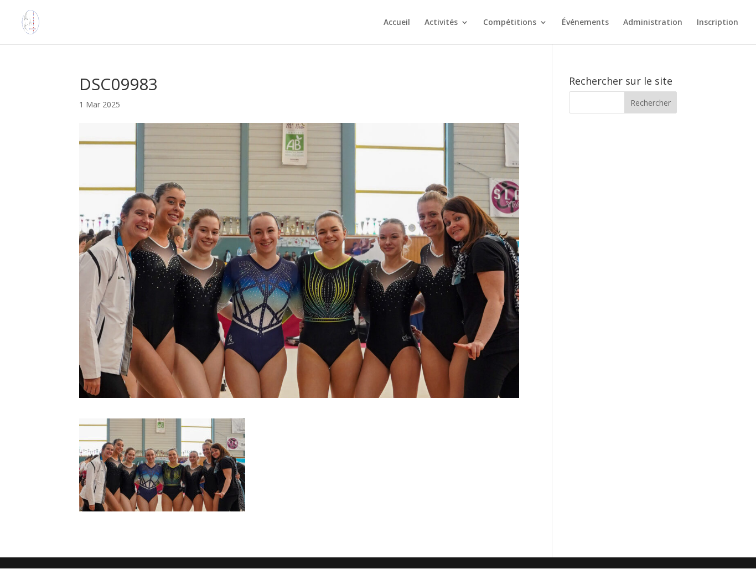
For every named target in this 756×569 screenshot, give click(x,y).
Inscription (717, 22)
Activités (441, 22)
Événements (585, 22)
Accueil (397, 22)
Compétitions (509, 22)
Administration (652, 22)
